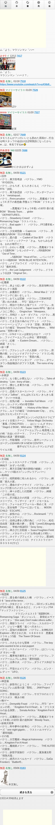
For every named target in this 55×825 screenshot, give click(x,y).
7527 (37, 112)
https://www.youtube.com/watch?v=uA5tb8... (25, 84)
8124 (23, 455)
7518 (23, 81)
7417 (19, 56)
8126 (23, 678)
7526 (35, 90)
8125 (23, 591)
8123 (23, 372)
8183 (23, 768)
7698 (24, 150)
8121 (23, 173)
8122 (23, 279)
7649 (23, 134)
